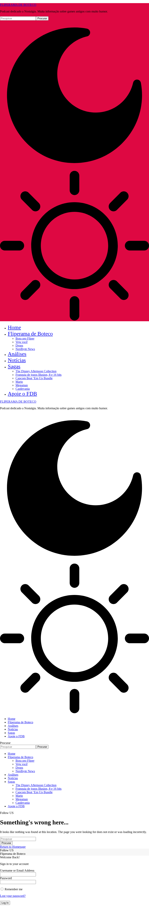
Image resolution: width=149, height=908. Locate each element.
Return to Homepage (13, 846)
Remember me (13, 889)
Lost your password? (13, 895)
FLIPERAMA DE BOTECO (18, 4)
